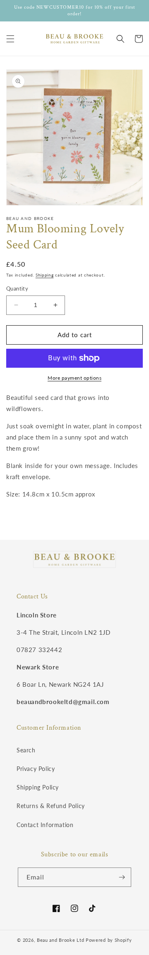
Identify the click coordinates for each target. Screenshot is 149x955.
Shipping (45, 274)
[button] (10, 39)
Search (26, 750)
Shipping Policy (38, 787)
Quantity (17, 288)
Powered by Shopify (109, 940)
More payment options (74, 378)
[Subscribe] (122, 877)
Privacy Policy (36, 768)
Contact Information (45, 824)
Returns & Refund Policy (51, 805)
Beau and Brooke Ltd (60, 940)
